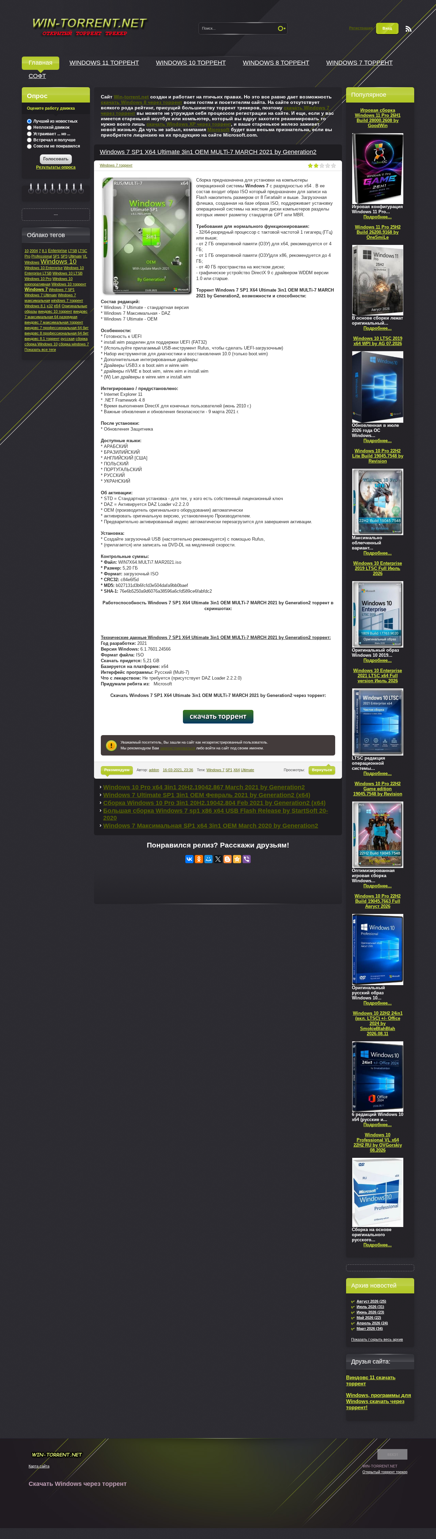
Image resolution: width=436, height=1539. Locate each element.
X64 (236, 770)
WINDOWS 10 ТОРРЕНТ (191, 62)
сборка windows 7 (74, 344)
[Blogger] (227, 859)
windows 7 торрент (67, 300)
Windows (32, 262)
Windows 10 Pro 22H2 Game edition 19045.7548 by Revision (377, 788)
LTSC (82, 251)
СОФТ (37, 76)
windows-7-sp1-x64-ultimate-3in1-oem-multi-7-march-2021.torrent (218, 717)
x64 (57, 306)
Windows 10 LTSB (67, 273)
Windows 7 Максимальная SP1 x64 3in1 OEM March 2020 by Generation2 (210, 825)
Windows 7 (215, 770)
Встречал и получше (54, 140)
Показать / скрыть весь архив (377, 1339)
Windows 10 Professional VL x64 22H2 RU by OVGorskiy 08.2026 (378, 1142)
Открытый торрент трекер (384, 1472)
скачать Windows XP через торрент (188, 124)
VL (85, 256)
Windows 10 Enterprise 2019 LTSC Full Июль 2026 (377, 568)
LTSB (72, 251)
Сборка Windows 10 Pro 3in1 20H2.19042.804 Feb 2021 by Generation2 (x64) (214, 802)
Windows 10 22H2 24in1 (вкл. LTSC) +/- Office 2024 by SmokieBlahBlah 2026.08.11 (378, 1023)
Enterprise (57, 250)
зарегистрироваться (177, 748)
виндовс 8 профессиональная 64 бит (57, 333)
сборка (82, 339)
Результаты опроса (56, 167)
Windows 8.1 (35, 306)
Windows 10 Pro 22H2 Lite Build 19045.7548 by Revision (377, 456)
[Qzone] (237, 859)
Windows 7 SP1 (62, 289)
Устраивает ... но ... (51, 133)
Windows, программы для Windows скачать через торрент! (378, 1401)
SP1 (228, 770)
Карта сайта (39, 1466)
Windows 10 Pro (38, 279)
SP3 (64, 256)
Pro (27, 256)
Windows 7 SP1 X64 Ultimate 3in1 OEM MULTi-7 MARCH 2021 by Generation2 (208, 152)
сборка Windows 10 (41, 344)
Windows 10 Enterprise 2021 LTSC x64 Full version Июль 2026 (377, 675)
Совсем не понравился (56, 146)
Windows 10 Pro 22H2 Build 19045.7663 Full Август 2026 (378, 901)
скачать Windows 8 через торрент (141, 102)
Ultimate (247, 770)
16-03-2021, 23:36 (178, 770)
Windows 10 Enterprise (44, 268)
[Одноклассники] (199, 859)
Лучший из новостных (55, 121)
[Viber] (247, 859)
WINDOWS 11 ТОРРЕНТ (104, 62)
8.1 (44, 251)
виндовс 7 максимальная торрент (54, 322)
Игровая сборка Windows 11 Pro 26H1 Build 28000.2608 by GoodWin (378, 118)
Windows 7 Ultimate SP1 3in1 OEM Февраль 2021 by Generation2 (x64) (206, 795)
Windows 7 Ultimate (41, 295)
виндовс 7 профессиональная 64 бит (57, 328)
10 (27, 251)
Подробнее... (377, 216)
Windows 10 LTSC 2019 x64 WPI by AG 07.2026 (377, 341)
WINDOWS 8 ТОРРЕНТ (276, 62)
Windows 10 (59, 261)
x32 (50, 306)
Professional (41, 256)
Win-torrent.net (131, 96)
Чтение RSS (408, 28)
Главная (40, 62)
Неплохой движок (50, 127)
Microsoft (218, 129)
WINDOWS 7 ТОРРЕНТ (359, 62)
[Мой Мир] (208, 859)
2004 (34, 251)
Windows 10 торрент (68, 284)
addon (154, 770)
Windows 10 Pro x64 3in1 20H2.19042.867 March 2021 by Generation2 (204, 787)
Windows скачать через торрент (90, 26)
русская (68, 339)
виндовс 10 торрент (55, 311)
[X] (218, 859)
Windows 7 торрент (116, 165)
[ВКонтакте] (189, 859)
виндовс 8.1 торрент (42, 339)
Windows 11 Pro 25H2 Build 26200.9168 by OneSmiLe (378, 232)
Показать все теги (40, 349)
